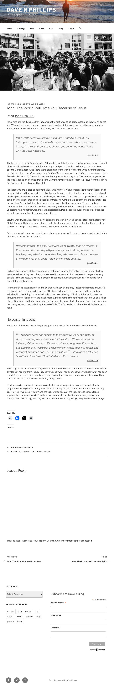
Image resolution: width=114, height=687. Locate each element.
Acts (51, 28)
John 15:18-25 (24, 116)
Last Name (56, 628)
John (32, 28)
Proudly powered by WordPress (63, 680)
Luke (41, 28)
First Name (56, 615)
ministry (19, 616)
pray (40, 452)
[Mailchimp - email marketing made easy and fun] (97, 650)
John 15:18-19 (92, 155)
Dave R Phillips (31, 10)
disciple (15, 452)
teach (47, 452)
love (33, 452)
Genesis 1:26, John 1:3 (18, 176)
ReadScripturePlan (22, 448)
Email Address (58, 602)
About (71, 28)
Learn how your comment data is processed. (69, 540)
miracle (29, 616)
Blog (61, 28)
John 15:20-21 (92, 263)
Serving (21, 28)
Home (9, 28)
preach (10, 621)
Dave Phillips (37, 104)
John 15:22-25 (92, 361)
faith (20, 611)
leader (26, 452)
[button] (80, 28)
